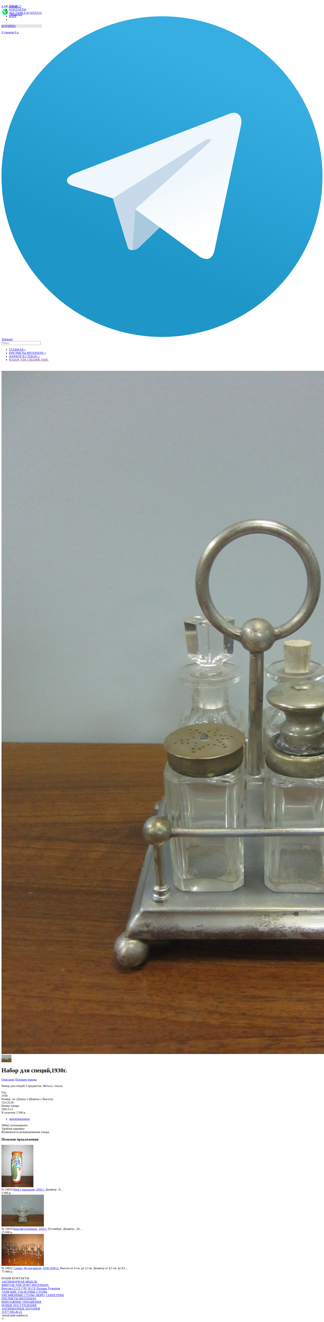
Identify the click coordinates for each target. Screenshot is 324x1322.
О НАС (13, 6)
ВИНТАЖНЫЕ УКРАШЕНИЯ (21, 1301)
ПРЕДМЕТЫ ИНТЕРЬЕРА (19, 1298)
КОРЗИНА (9, 26)
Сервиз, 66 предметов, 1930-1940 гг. (36, 1268)
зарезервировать (19, 1118)
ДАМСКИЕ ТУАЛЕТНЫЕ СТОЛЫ (24, 1291)
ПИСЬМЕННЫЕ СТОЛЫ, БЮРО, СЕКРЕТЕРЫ (33, 1295)
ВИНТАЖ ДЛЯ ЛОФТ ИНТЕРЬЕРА (25, 1285)
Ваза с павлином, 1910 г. (29, 1189)
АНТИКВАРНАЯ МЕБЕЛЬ (19, 1281)
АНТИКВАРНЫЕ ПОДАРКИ (21, 1308)
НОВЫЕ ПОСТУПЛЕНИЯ (19, 1305)
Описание (8, 1079)
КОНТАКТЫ (17, 9)
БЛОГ (13, 16)
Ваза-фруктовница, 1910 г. (30, 1228)
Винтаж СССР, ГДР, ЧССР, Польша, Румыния (31, 1288)
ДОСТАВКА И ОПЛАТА (25, 12)
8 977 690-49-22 (12, 1312)
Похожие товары (26, 1079)
